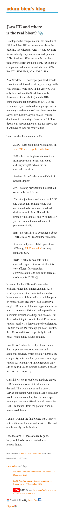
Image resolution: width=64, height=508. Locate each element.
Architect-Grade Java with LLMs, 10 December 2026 (34, 492)
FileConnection (33, 248)
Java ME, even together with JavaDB (33, 149)
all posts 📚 (11, 506)
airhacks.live (12, 466)
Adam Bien (33, 500)
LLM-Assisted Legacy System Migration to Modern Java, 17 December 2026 (32, 482)
